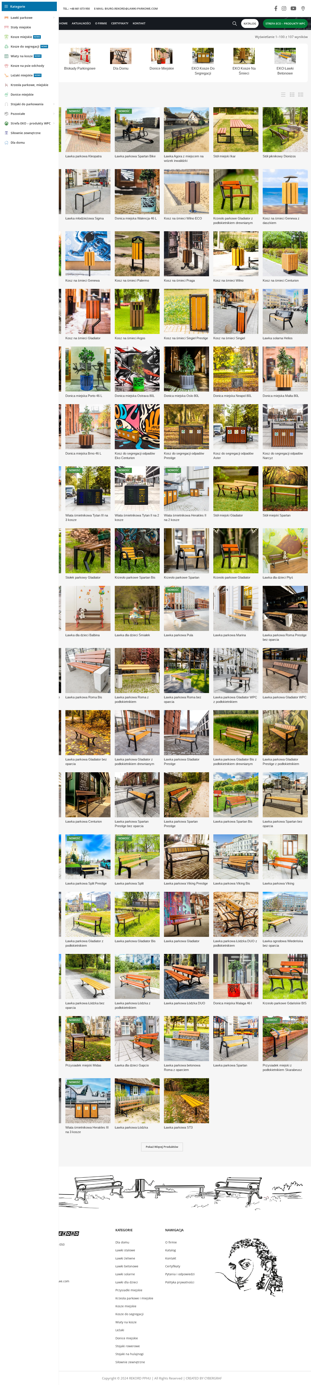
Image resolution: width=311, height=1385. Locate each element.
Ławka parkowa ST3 (178, 1127)
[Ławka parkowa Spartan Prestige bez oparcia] (137, 794)
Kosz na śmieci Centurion (281, 280)
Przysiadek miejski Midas (83, 1065)
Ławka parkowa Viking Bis (231, 883)
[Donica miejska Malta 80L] (285, 369)
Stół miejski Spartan (276, 515)
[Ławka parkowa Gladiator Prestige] (186, 732)
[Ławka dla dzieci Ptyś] (285, 550)
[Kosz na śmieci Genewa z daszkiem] (285, 191)
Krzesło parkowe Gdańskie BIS (285, 1003)
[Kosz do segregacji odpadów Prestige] (186, 426)
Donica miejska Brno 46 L (83, 453)
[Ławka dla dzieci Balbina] (88, 608)
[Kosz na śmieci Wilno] (235, 253)
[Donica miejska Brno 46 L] (88, 426)
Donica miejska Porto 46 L (83, 396)
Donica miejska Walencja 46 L (136, 218)
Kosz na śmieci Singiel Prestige (186, 338)
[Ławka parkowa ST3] (186, 1100)
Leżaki (119, 1330)
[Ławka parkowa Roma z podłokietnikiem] (137, 670)
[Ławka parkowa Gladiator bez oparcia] (88, 732)
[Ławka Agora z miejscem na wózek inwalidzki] (186, 129)
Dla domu (122, 1242)
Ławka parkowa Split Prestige (86, 883)
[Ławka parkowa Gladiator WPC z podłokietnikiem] (235, 670)
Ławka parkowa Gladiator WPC (285, 697)
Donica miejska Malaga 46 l (232, 1003)
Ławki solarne (125, 1274)
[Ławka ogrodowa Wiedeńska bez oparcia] (285, 914)
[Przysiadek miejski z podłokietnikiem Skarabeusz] (285, 1038)
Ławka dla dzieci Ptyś (278, 577)
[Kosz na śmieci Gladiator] (88, 311)
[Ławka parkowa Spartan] (235, 1038)
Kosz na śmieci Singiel (229, 338)
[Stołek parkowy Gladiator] (88, 550)
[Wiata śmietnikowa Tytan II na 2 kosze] (137, 488)
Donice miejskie (126, 1338)
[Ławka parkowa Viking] (285, 856)
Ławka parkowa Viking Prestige (186, 883)
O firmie (171, 1242)
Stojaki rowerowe (127, 1346)
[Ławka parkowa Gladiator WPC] (285, 670)
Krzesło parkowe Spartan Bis (135, 577)
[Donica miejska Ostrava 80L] (137, 369)
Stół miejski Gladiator (228, 515)
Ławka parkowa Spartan (230, 1065)
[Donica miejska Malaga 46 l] (235, 976)
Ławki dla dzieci (126, 1282)
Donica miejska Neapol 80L (232, 396)
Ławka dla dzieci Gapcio (132, 1065)
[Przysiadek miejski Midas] (88, 1038)
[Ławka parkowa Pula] (186, 608)
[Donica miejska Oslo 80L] (186, 369)
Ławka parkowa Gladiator (181, 941)
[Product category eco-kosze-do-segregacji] (203, 63)
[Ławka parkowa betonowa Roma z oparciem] (186, 1038)
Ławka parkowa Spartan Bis (232, 821)
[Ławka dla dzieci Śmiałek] (137, 608)
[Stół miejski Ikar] (235, 129)
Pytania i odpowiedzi (180, 1274)
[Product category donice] (161, 60)
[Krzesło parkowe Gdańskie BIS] (285, 976)
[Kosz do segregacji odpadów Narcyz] (285, 426)
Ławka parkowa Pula (178, 635)
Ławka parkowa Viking (278, 883)
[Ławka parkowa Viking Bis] (235, 856)
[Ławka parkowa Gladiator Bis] (137, 914)
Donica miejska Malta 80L (281, 396)
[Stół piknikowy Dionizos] (285, 129)
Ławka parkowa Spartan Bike (135, 156)
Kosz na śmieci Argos (130, 338)
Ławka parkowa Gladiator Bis (135, 941)
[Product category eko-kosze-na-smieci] (244, 63)
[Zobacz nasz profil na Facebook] (276, 8)
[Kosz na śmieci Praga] (186, 253)
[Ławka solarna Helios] (285, 311)
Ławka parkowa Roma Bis (83, 697)
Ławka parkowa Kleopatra (83, 156)
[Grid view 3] (292, 95)
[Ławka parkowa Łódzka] (137, 1100)
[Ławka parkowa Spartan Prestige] (186, 794)
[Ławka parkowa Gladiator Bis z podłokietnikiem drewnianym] (235, 732)
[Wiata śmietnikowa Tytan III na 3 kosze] (88, 488)
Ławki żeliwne (125, 1258)
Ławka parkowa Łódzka (131, 1127)
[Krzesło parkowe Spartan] (186, 550)
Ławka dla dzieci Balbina (82, 635)
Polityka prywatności (179, 1282)
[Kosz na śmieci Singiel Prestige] (186, 311)
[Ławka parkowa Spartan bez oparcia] (285, 794)
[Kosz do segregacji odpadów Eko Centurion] (137, 426)
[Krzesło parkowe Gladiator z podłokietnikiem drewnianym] (235, 191)
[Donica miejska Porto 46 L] (88, 369)
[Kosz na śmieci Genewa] (88, 253)
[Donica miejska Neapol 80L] (235, 369)
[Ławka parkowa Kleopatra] (88, 129)
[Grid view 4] (301, 95)
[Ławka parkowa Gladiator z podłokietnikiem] (88, 914)
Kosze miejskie (125, 1306)
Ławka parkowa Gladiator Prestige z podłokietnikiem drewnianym (281, 764)
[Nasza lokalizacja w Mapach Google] (303, 8)
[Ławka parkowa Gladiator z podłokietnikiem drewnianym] (137, 732)
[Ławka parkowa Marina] (235, 608)
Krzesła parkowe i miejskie (134, 1298)
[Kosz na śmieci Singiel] (235, 311)
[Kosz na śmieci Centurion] (285, 253)
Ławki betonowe (126, 1266)
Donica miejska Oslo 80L (181, 396)
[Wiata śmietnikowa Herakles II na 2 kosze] (186, 488)
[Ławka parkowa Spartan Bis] (235, 794)
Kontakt (170, 1258)
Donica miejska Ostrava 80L (135, 396)
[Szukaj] (234, 23)
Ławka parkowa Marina (229, 635)
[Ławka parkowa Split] (137, 856)
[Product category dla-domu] (120, 60)
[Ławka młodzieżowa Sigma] (88, 191)
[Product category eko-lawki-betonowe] (285, 63)
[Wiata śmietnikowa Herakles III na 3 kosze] (88, 1100)
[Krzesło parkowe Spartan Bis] (137, 550)
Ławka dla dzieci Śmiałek (132, 635)
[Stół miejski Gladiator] (235, 488)
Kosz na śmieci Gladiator (82, 338)
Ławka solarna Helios (278, 338)
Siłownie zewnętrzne (130, 1362)
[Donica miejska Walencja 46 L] (137, 191)
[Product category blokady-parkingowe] (79, 60)
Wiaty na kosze (126, 1322)
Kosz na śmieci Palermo (132, 280)
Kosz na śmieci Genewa (82, 280)
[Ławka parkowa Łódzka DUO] (186, 976)
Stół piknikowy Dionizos (279, 156)
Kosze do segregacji (129, 1314)
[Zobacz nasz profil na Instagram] (284, 8)
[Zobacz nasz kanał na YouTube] (293, 8)
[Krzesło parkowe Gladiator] (235, 550)
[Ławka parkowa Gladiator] (186, 914)
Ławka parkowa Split (129, 883)
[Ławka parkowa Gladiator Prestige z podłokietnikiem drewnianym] (285, 732)
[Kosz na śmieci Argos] (137, 311)
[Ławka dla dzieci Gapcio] (137, 1038)
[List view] (283, 95)
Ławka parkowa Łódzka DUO (184, 1003)
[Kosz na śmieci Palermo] (137, 253)
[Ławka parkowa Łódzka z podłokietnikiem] (137, 976)
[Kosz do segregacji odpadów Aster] (235, 426)
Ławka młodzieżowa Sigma (84, 218)
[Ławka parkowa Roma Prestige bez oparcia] (285, 608)
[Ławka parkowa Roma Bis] (88, 670)
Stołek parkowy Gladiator (82, 577)
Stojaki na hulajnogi (129, 1354)
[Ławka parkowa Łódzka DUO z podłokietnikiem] (235, 914)
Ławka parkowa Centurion (83, 821)
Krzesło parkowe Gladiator (231, 577)
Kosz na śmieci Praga (179, 280)
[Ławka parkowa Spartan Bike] (137, 129)
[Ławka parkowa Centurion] (88, 794)
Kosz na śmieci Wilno (228, 280)
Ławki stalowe (125, 1250)
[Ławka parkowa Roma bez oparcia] (186, 670)
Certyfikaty (172, 1266)
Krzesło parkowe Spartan (181, 577)
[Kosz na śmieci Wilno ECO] (186, 191)
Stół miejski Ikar (224, 156)
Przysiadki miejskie (128, 1290)
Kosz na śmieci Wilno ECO (183, 218)
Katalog (170, 1250)
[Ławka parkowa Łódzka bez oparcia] (88, 976)
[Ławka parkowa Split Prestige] (88, 856)
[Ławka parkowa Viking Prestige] (186, 856)
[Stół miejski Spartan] (285, 488)
